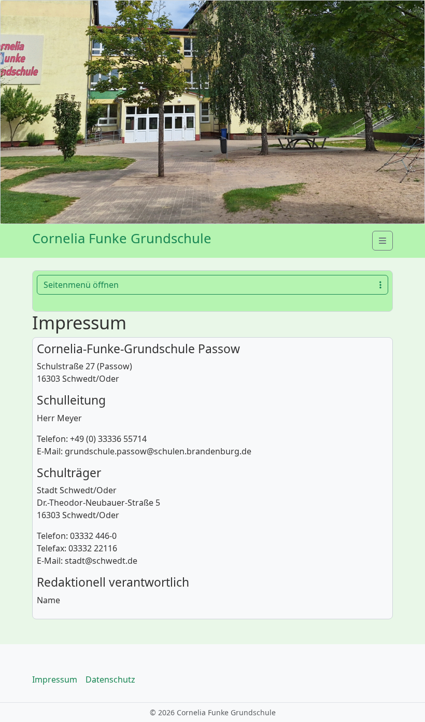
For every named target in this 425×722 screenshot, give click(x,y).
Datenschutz (110, 679)
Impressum (54, 679)
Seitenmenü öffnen (81, 284)
